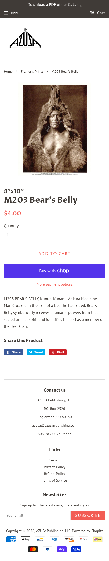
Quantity (11, 225)
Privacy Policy (54, 467)
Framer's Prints (32, 72)
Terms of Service (54, 480)
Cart (100, 13)
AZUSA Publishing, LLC (53, 530)
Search (54, 460)
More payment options (55, 284)
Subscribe (88, 515)
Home (8, 72)
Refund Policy (54, 473)
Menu (15, 13)
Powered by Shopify (87, 530)
